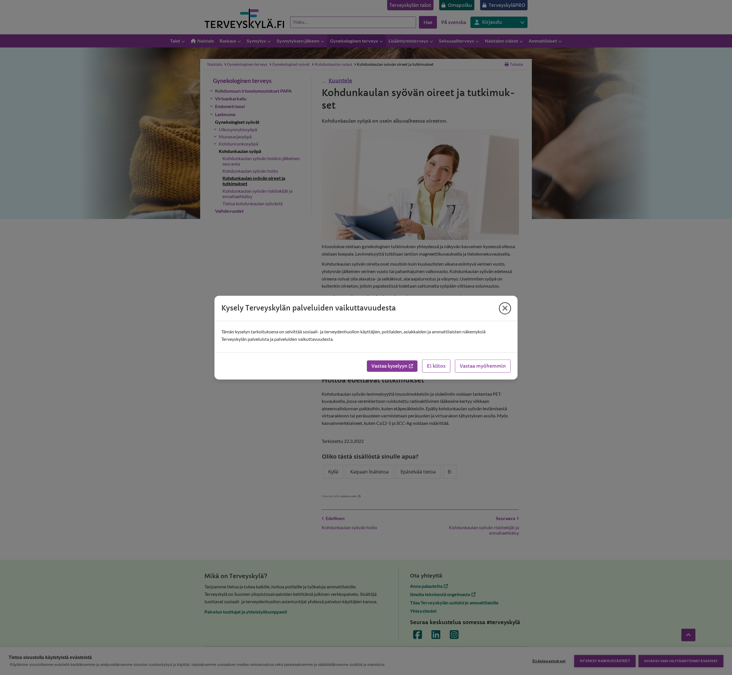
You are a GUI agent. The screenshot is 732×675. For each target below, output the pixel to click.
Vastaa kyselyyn (389, 366)
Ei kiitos (436, 366)
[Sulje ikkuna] (505, 308)
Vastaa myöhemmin (483, 366)
